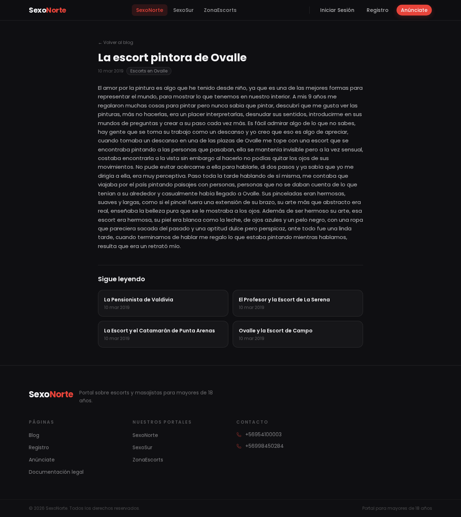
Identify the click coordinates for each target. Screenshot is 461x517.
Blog (34, 435)
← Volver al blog (115, 42)
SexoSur (183, 10)
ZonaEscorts (220, 10)
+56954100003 (263, 434)
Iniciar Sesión (337, 10)
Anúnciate (414, 10)
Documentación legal (56, 472)
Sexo (47, 10)
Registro (378, 10)
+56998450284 (264, 446)
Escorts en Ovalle (148, 71)
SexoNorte (149, 10)
